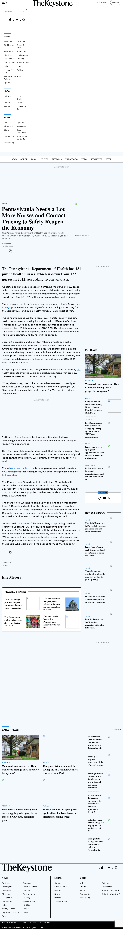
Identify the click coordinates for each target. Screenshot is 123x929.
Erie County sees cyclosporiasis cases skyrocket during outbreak (13, 621)
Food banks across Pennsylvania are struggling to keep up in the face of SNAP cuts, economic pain (93, 429)
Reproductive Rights (11, 912)
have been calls (18, 468)
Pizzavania (57, 159)
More (83, 877)
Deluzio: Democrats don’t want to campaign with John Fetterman (94, 623)
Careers (33, 922)
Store (6, 130)
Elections (8, 55)
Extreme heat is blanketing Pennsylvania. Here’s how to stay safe (51, 622)
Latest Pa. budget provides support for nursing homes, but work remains (13, 603)
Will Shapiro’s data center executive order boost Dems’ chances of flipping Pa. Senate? (95, 804)
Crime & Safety (30, 887)
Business (8, 41)
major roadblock (29, 294)
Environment (23, 55)
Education (21, 51)
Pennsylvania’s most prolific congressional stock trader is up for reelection (95, 551)
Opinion (20, 122)
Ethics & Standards (9, 922)
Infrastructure (23, 62)
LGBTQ (20, 66)
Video (6, 122)
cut (78, 370)
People (7, 106)
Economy (8, 51)
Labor (6, 66)
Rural (19, 76)
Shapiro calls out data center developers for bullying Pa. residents (95, 599)
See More (116, 729)
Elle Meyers (6, 243)
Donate (115, 2)
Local (34, 159)
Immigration (9, 62)
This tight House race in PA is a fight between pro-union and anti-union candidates (95, 527)
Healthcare (9, 59)
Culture (7, 96)
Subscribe (101, 2)
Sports (7, 83)
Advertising (9, 143)
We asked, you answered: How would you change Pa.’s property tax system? (102, 387)
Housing (20, 59)
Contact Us (9, 136)
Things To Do (71, 159)
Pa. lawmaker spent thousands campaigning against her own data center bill (94, 474)
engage (9, 308)
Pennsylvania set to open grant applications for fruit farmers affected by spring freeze (94, 452)
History (7, 103)
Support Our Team (110, 890)
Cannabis (21, 41)
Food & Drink (60, 887)
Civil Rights (9, 45)
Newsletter (22, 126)
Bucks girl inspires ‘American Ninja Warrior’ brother (96, 760)
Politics (20, 70)
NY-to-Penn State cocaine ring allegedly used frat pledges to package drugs (95, 575)
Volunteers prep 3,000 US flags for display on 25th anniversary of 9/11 (96, 825)
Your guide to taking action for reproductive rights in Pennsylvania (95, 844)
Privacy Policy (45, 922)
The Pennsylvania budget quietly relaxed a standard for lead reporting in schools (52, 604)
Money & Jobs (8, 909)
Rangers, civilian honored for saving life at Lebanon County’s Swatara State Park (93, 407)
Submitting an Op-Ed (111, 894)
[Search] (24, 12)
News (19, 103)
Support (23, 922)
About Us (8, 126)
